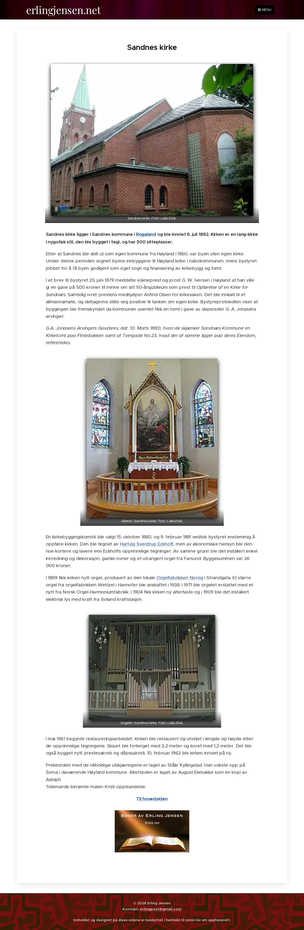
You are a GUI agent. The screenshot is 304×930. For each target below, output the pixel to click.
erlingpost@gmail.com (160, 909)
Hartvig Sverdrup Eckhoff (146, 544)
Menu (266, 10)
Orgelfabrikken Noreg (180, 577)
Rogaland (146, 234)
